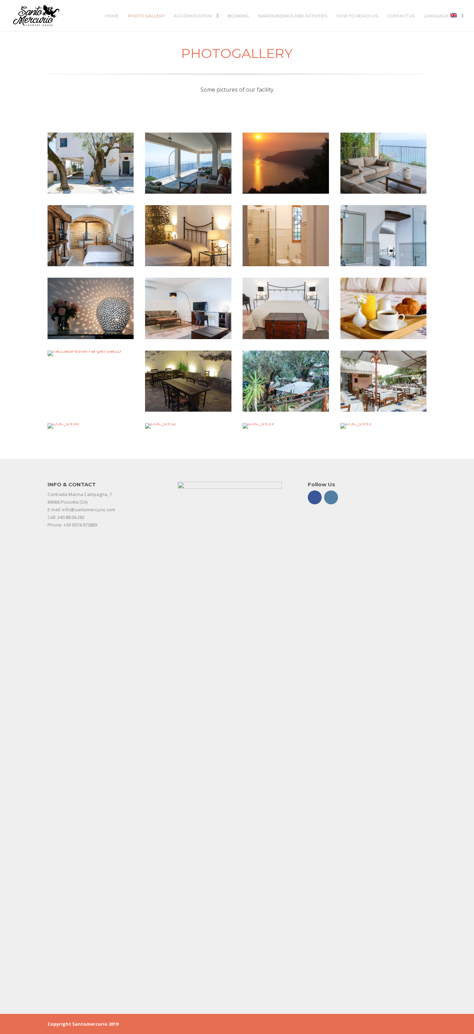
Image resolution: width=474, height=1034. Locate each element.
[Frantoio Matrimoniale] (188, 264)
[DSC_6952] (160, 423)
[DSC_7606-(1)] (188, 191)
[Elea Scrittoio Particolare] (91, 337)
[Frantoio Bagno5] (286, 264)
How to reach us (357, 16)
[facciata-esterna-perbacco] (84, 350)
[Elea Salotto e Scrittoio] (188, 337)
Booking (238, 16)
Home (112, 16)
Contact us (401, 16)
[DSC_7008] (286, 409)
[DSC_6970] (383, 409)
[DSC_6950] (63, 423)
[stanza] (383, 337)
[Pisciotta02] (286, 191)
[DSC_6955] (258, 423)
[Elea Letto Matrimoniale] (286, 337)
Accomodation (193, 16)
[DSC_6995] (356, 423)
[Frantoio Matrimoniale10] (91, 264)
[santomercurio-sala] (188, 409)
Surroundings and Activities (292, 16)
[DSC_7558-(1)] (91, 191)
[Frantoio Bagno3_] (383, 264)
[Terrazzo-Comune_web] (383, 191)
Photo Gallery (146, 16)
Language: (437, 15)
